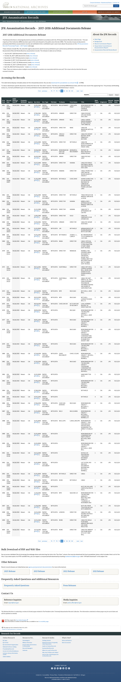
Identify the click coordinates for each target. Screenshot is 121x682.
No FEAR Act (77, 675)
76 (51, 91)
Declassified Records (48, 648)
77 (54, 91)
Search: (86, 94)
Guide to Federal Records (49, 646)
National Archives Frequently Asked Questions (50, 643)
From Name (73, 102)
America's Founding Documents (109, 12)
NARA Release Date (15, 100)
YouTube (63, 668)
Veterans (25, 650)
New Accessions (66, 642)
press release (31, 53)
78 (56, 91)
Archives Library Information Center (10, 653)
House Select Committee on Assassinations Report (103, 46)
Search (116, 6)
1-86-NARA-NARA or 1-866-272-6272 (60, 679)
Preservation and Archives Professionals (30, 645)
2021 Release (98, 571)
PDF (36, 107)
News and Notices (67, 640)
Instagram (58, 668)
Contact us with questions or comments (12, 629)
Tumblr (60, 668)
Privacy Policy (53, 675)
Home (4, 21)
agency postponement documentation (40, 567)
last (81, 91)
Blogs (66, 668)
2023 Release (39, 571)
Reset (117, 95)
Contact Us (115, 2)
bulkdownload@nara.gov (72, 556)
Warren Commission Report (103, 44)
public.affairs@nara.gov (74, 603)
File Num (54, 102)
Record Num (9, 101)
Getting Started (46, 640)
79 (59, 91)
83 (69, 91)
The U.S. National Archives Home (25, 5)
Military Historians (27, 642)
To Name (62, 102)
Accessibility (45, 675)
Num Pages (97, 101)
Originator (103, 102)
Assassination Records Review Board (106, 50)
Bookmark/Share (106, 2)
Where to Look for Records (49, 650)
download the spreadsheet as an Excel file (64, 83)
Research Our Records (12, 12)
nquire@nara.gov (14, 603)
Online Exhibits (7, 656)
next (78, 91)
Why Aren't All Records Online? (50, 652)
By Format (5, 642)
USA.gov (83, 675)
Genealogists (26, 640)
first (39, 91)
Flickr (69, 668)
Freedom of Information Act (65, 675)
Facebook (52, 668)
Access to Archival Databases (11, 651)
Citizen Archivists (95, 2)
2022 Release (69, 571)
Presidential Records (8, 649)
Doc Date (37, 102)
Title (82, 102)
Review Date (116, 101)
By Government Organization (10, 644)
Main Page (98, 39)
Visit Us (84, 12)
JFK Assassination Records (27, 21)
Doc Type (45, 102)
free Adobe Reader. (21, 620)
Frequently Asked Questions (16, 585)
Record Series (110, 101)
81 (64, 91)
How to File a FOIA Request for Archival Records (50, 655)
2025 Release (9, 571)
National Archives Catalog (9, 647)
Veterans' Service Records (36, 12)
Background (98, 41)
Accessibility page (44, 621)
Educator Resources (60, 12)
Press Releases (69, 585)
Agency (30, 102)
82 (67, 91)
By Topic (5, 640)
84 (72, 91)
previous (44, 91)
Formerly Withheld (24, 101)
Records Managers (28, 648)
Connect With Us (60, 665)
